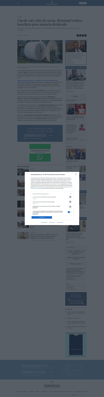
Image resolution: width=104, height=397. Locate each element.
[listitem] (52, 194)
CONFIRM (41, 217)
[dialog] (52, 198)
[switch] (69, 197)
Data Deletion (44, 222)
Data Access (52, 222)
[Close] (76, 174)
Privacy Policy (60, 222)
